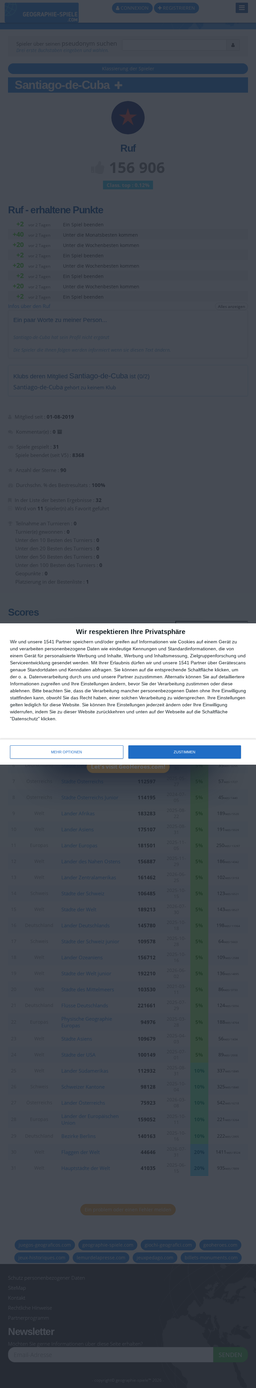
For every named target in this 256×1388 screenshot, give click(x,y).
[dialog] (128, 694)
